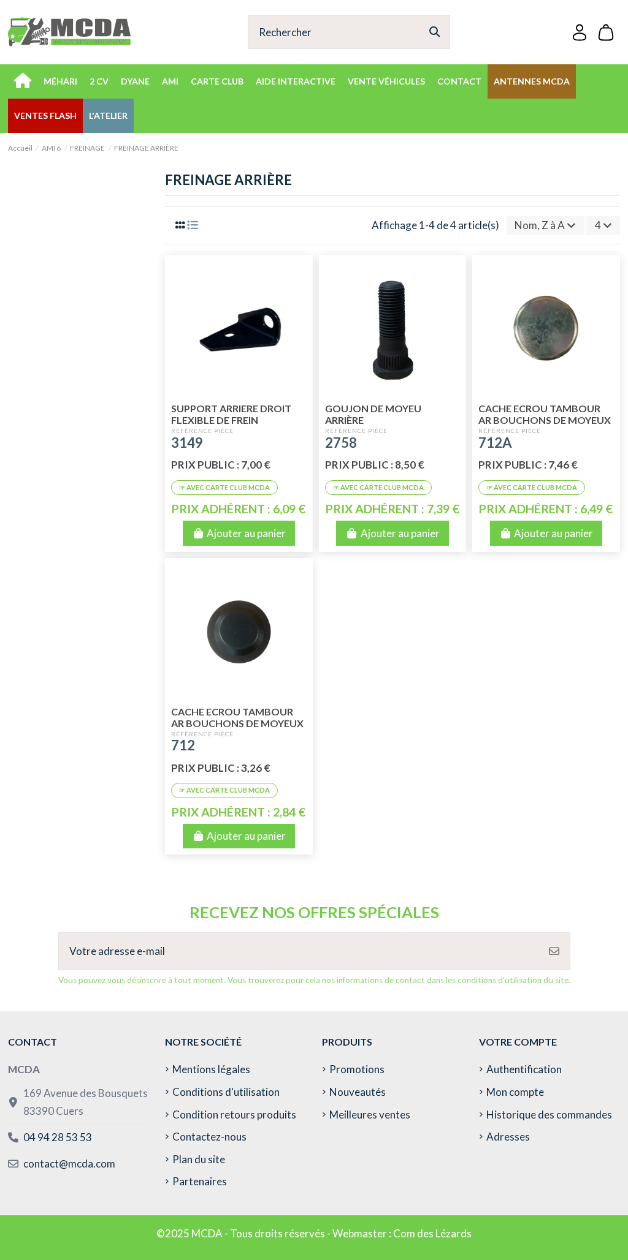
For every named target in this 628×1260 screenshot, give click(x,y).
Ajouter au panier (246, 533)
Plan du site (198, 1159)
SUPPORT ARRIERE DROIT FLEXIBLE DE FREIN (231, 414)
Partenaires (199, 1181)
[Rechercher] (434, 32)
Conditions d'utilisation (226, 1091)
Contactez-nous (209, 1136)
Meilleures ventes (369, 1114)
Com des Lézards (432, 1233)
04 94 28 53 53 (57, 1137)
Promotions (357, 1069)
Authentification (524, 1069)
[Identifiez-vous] (579, 32)
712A (495, 442)
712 (183, 745)
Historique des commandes (549, 1114)
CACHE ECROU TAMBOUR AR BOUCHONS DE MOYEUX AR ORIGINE (544, 419)
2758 (341, 442)
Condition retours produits (234, 1114)
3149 (187, 442)
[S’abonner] (554, 951)
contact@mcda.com (69, 1163)
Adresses (508, 1136)
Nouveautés (357, 1091)
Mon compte (515, 1091)
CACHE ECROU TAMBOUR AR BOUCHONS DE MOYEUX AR (237, 723)
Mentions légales (211, 1069)
